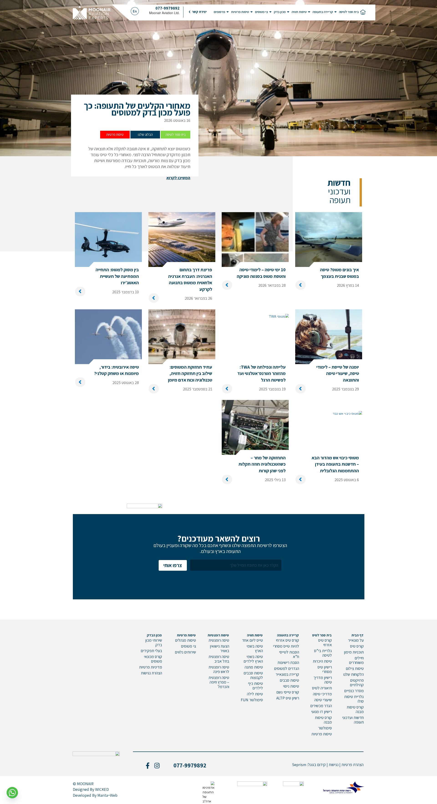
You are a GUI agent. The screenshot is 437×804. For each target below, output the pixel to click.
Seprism (299, 764)
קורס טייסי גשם (287, 692)
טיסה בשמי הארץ (254, 648)
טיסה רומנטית (218, 640)
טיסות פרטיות (240, 12)
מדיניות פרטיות (150, 667)
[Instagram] (157, 765)
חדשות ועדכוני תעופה (353, 720)
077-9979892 (167, 8)
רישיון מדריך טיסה (322, 680)
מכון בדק (280, 12)
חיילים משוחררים (356, 660)
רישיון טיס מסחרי (325, 669)
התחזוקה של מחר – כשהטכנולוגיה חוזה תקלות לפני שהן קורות (262, 464)
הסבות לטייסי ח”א (289, 654)
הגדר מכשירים (321, 705)
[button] (197, 11)
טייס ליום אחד (252, 640)
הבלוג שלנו (145, 134)
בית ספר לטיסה (349, 12)
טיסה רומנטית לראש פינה (218, 669)
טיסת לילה (255, 693)
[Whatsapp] (12, 792)
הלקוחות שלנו (353, 674)
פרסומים (219, 12)
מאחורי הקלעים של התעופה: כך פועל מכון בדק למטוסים (137, 109)
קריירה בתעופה (323, 12)
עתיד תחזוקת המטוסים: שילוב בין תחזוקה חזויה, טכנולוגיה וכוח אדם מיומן (190, 373)
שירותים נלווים (185, 652)
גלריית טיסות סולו (354, 699)
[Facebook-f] (147, 765)
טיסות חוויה (299, 12)
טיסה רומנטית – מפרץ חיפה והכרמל (218, 682)
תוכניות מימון (354, 652)
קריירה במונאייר (287, 674)
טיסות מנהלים (185, 640)
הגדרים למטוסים (286, 668)
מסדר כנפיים (354, 690)
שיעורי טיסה (323, 699)
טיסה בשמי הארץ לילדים (253, 659)
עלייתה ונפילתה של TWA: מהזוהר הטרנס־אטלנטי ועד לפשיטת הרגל (261, 373)
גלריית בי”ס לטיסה (323, 653)
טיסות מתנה (254, 667)
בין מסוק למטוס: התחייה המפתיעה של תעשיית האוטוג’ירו (117, 276)
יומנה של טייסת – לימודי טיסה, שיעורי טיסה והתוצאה (337, 373)
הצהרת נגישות (151, 673)
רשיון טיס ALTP (287, 698)
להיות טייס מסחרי (286, 646)
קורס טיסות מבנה (355, 709)
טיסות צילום (355, 668)
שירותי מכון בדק (153, 642)
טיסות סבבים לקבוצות (253, 675)
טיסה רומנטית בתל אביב (218, 659)
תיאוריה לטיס (322, 688)
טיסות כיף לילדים (255, 686)
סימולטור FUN (252, 699)
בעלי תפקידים (151, 650)
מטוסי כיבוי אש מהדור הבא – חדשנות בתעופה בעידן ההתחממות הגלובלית (335, 464)
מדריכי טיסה (322, 693)
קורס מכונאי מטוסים (153, 659)
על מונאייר (356, 640)
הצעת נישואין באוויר (219, 648)
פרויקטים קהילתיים (357, 682)
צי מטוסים (261, 12)
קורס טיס (357, 646)
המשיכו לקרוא (178, 177)
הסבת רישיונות (288, 662)
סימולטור (325, 728)
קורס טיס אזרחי (325, 642)
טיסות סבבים (289, 680)
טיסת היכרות (322, 661)
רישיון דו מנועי (321, 711)
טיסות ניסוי (291, 686)
